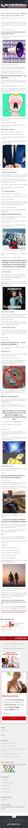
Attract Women (5, 779)
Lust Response (22, 606)
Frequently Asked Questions (8, 782)
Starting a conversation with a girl (8, 743)
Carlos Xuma (4, 18)
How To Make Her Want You (6, 629)
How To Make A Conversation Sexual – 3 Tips (11, 753)
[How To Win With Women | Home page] (14, 6)
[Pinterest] (22, 638)
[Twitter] (16, 638)
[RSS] (26, 638)
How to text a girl (5, 785)
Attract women (4, 9)
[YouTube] (20, 638)
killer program (14, 608)
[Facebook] (18, 638)
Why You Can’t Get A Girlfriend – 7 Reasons (11, 756)
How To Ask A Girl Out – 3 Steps (8, 746)
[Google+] (24, 638)
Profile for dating (5, 788)
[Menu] (26, 1)
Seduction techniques (6, 791)
